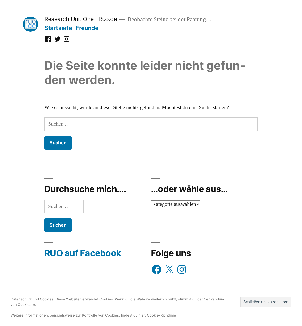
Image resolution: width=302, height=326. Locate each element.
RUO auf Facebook (82, 253)
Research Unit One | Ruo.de (80, 18)
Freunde (87, 27)
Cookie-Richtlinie (161, 315)
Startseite (58, 27)
